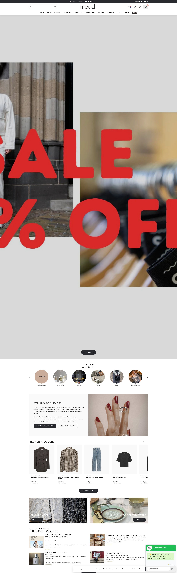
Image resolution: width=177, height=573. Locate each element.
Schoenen (67, 13)
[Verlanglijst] (140, 7)
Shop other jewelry (68, 426)
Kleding (57, 13)
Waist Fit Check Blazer (39, 477)
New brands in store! (115, 553)
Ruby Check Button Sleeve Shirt (68, 478)
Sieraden (78, 13)
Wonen (101, 13)
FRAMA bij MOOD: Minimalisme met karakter (125, 536)
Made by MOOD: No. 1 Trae (56, 552)
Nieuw (49, 13)
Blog (119, 13)
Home (42, 13)
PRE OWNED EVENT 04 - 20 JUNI (58, 535)
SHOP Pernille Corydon (45, 426)
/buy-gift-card (139, 1)
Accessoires (90, 13)
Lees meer (48, 549)
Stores (146, 1)
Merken (127, 13)
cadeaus (110, 13)
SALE (135, 13)
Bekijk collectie (87, 491)
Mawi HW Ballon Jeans (94, 477)
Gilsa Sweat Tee (119, 477)
